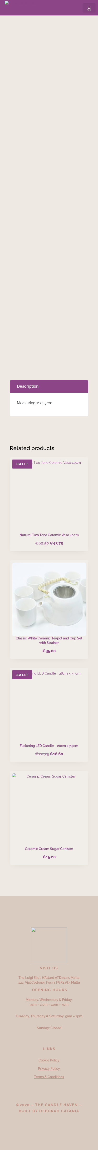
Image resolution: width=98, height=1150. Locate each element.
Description (28, 386)
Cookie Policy (49, 1060)
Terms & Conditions (49, 1077)
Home (18, 30)
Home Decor (36, 30)
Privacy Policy (49, 1068)
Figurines (57, 30)
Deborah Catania (59, 1111)
